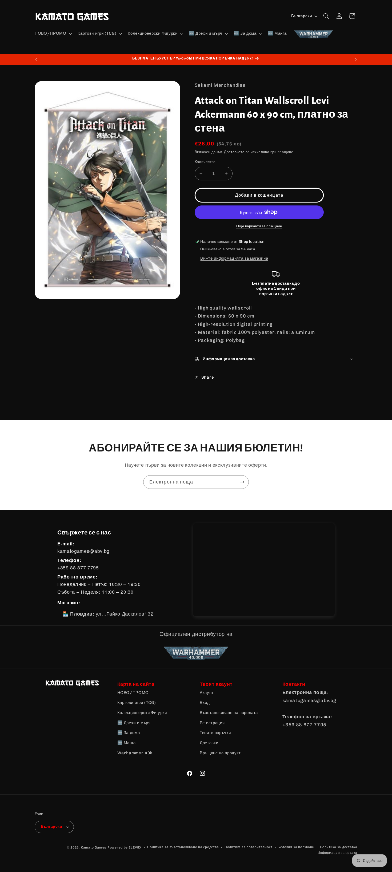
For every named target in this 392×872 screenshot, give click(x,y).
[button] (52, 33)
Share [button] (207, 377)
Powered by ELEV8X (124, 847)
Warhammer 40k (135, 753)
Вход (205, 702)
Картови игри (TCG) (136, 702)
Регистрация (212, 722)
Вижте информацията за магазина (234, 258)
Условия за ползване (296, 847)
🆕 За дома (128, 732)
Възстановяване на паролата (229, 712)
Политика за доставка (338, 847)
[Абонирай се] (242, 482)
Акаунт (207, 692)
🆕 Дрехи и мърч (134, 722)
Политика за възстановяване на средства (183, 847)
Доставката (234, 152)
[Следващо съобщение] (356, 59)
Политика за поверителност (249, 847)
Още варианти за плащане (259, 226)
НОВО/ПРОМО (133, 692)
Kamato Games (93, 847)
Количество (205, 162)
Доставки (209, 742)
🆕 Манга (126, 742)
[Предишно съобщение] (36, 59)
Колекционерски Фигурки (142, 712)
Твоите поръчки (215, 732)
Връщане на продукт (220, 753)
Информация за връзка (337, 853)
